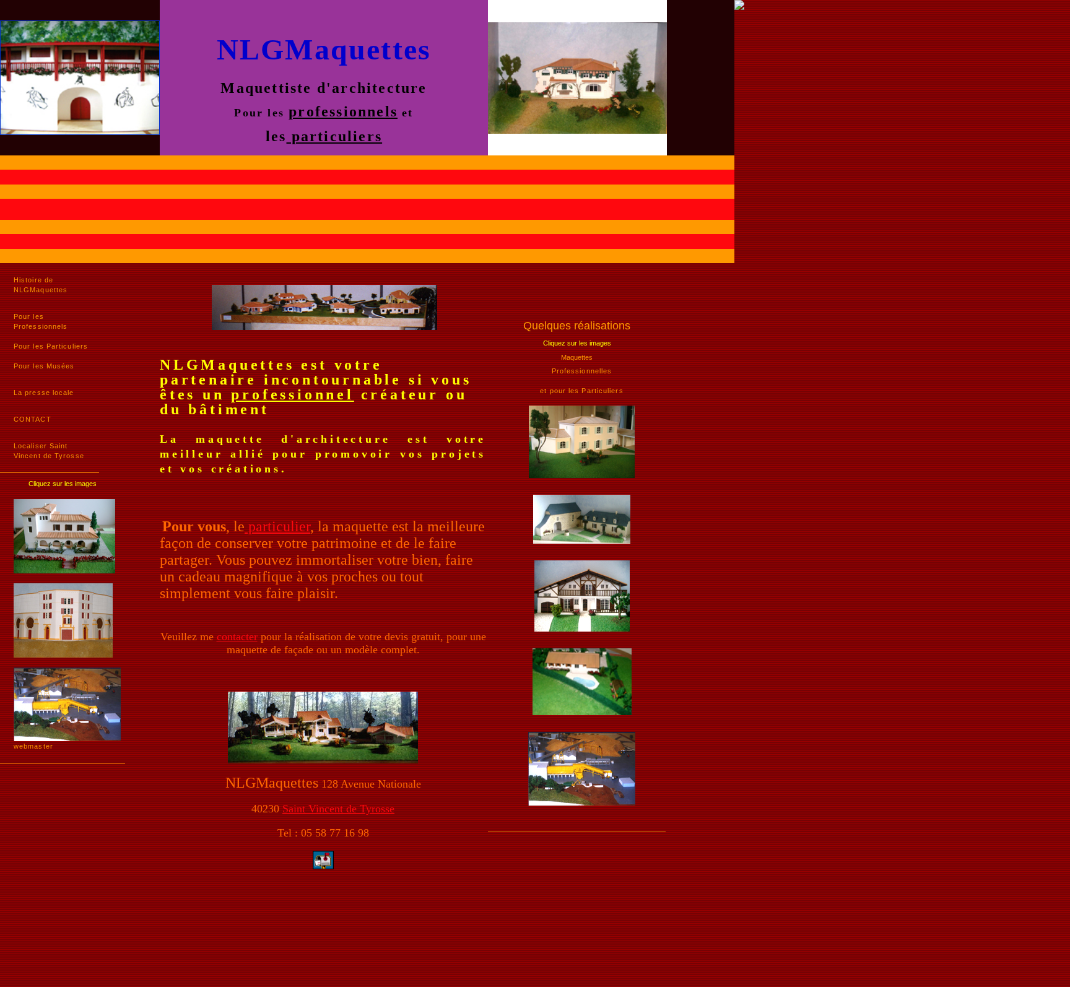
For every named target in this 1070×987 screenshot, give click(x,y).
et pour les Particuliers (581, 390)
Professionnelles (582, 371)
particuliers (335, 136)
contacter (237, 636)
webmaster (33, 746)
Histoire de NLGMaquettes (40, 284)
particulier (277, 526)
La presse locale (44, 392)
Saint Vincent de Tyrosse (338, 808)
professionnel (292, 394)
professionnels (343, 111)
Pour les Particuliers (51, 346)
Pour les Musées (44, 366)
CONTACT (32, 419)
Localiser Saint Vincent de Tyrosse (49, 450)
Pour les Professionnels (40, 321)
